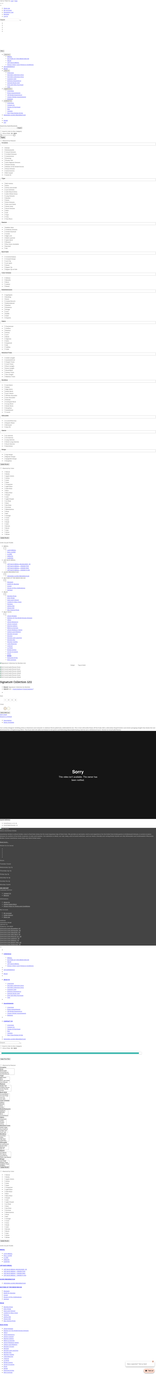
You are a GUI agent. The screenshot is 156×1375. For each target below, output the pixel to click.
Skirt (7, 211)
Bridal (7, 148)
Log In (6, 16)
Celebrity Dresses (11, 230)
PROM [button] (6, 592)
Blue (7, 491)
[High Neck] (4, 1139)
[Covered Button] (5, 1094)
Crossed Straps (10, 259)
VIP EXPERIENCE (9, 970)
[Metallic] (2, 1104)
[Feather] (3, 1122)
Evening (8, 158)
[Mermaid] (4, 1147)
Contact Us (7, 894)
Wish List (7, 8)
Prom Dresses (10, 169)
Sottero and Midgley (14, 632)
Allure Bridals (12, 616)
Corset (7, 234)
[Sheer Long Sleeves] (5, 1157)
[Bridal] (7, 1069)
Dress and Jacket (11, 188)
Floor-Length (9, 366)
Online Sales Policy (10, 904)
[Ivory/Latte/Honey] (5, 708)
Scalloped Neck (10, 402)
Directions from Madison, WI (9, 941)
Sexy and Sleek (10, 204)
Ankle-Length (10, 358)
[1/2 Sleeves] (5, 1152)
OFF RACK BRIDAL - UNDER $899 (18, 568)
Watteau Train (10, 377)
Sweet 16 (8, 175)
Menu (2, 51)
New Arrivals (11, 660)
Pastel (7, 286)
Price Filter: (7, 134)
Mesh (7, 337)
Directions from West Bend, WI (10, 935)
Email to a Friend (6, 717)
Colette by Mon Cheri (14, 602)
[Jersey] (3, 1124)
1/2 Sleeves (9, 436)
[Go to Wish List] (2, 3)
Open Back (9, 240)
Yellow (8, 472)
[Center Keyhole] (5, 1089)
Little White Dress (11, 194)
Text (15, 1)
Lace (7, 312)
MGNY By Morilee (13, 584)
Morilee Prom (11, 596)
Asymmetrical (10, 360)
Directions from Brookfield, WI (10, 929)
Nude (7, 522)
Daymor (10, 590)
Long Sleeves (9, 440)
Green (8, 478)
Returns (6, 895)
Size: (1, 696)
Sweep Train (9, 373)
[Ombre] (2, 1107)
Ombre (7, 284)
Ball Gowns (9, 184)
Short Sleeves (10, 444)
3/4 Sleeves (9, 438)
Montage (10, 582)
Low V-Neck (9, 394)
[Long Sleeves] (5, 1155)
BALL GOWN (11, 552)
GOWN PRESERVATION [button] (11, 572)
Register (6, 14)
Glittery (7, 278)
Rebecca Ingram (12, 628)
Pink (7, 503)
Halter (7, 387)
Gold (7, 524)
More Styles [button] (8, 612)
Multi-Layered (10, 238)
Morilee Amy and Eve (14, 638)
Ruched (8, 246)
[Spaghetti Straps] (4, 1164)
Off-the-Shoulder (11, 396)
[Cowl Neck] (4, 1136)
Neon (7, 282)
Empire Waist (10, 423)
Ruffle (7, 314)
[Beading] (4, 1112)
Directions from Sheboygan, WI (10, 945)
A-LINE (9, 554)
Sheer (7, 265)
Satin (7, 341)
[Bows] (4, 1114)
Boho (7, 186)
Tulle (7, 349)
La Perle (10, 648)
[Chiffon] (3, 1121)
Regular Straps (10, 457)
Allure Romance (12, 622)
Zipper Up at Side (11, 269)
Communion (9, 156)
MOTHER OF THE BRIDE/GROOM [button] (14, 578)
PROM (6, 974)
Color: (2, 704)
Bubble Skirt (9, 228)
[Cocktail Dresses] (7, 1074)
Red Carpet (9, 173)
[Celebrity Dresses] (5, 1087)
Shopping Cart (8, 12)
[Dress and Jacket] (5, 1080)
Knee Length (9, 368)
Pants (7, 200)
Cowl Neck (9, 385)
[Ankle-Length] (4, 1127)
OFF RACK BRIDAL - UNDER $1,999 (18, 570)
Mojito (8, 474)
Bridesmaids (9, 150)
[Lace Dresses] (5, 1082)
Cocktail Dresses (11, 154)
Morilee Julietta (12, 642)
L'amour (10, 646)
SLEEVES (10, 558)
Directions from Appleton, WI (9, 939)
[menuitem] (80, 8)
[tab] (80, 552)
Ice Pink (8, 501)
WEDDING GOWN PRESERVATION (18, 576)
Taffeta (7, 347)
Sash (7, 316)
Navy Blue (9, 493)
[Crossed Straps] (5, 1096)
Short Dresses (10, 209)
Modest (7, 198)
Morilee (9, 636)
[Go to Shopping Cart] (0, 3)
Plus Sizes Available (12, 244)
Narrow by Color (8, 468)
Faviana (10, 604)
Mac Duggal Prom (13, 610)
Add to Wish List (5, 712)
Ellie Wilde (11, 598)
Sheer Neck (9, 406)
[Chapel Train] (4, 1130)
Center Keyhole (10, 232)
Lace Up (8, 261)
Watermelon (10, 509)
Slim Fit (8, 427)
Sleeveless (9, 446)
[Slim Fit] (4, 1149)
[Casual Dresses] (7, 1072)
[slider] (140, 1053)
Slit (6, 248)
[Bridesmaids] (7, 1071)
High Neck (9, 389)
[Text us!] (149, 1371)
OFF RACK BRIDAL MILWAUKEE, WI (19, 564)
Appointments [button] (8, 1003)
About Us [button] (7, 980)
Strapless (8, 408)
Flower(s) (8, 307)
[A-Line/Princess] (4, 1144)
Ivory (7, 520)
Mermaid (8, 425)
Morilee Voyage (12, 634)
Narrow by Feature (9, 141)
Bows (7, 299)
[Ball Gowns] (5, 1077)
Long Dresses (10, 196)
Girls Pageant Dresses (12, 163)
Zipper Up (8, 267)
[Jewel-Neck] (4, 1140)
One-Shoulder (10, 398)
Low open (8, 263)
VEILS (9, 620)
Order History (8, 915)
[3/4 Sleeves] (5, 1154)
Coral (7, 518)
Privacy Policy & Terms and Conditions (17, 906)
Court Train (9, 364)
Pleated (7, 242)
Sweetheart (9, 410)
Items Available (9, 723)
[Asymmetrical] (4, 1129)
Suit (6, 213)
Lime (7, 480)
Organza (8, 339)
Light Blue (9, 487)
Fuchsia (8, 507)
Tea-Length (9, 375)
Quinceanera (9, 171)
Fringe (7, 310)
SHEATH (10, 556)
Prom (9, 654)
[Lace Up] (5, 1097)
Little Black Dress (11, 192)
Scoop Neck (9, 404)
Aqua (7, 482)
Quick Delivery (28, 689)
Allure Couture (12, 624)
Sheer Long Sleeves (12, 442)
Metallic (8, 280)
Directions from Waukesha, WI (10, 933)
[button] (7, 55)
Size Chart (3, 715)
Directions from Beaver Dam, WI (10, 943)
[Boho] (5, 1079)
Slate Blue (9, 489)
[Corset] (5, 1090)
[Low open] (5, 1099)
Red (7, 514)
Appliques (8, 295)
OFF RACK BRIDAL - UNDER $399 (18, 566)
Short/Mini (9, 370)
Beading (8, 297)
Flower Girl (9, 160)
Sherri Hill (10, 608)
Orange (8, 516)
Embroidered (9, 303)
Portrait (7, 400)
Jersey (7, 333)
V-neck (7, 412)
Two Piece (8, 219)
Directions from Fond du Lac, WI (10, 937)
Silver (7, 532)
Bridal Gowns (11, 650)
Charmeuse (9, 326)
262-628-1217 (4, 888)
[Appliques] (4, 1111)
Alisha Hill (10, 606)
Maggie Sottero (12, 626)
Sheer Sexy (9, 207)
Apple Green (10, 476)
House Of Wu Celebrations (16, 588)
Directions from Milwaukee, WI (10, 931)
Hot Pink (8, 505)
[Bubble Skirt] (5, 1086)
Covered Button (10, 257)
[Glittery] (2, 1102)
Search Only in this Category (12, 131)
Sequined (8, 343)
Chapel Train (10, 362)
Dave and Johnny (13, 600)
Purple (8, 495)
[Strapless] (4, 1165)
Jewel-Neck (9, 391)
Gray (7, 530)
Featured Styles (12, 658)
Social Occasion (12, 652)
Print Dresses (10, 202)
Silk (6, 345)
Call (12, 1)
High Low (8, 236)
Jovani (9, 586)
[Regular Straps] (4, 1162)
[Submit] (20, 20)
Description (8, 721)
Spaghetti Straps (11, 459)
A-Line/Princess (10, 421)
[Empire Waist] (4, 1146)
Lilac (7, 497)
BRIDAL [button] (6, 546)
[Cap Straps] (4, 1161)
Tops (7, 215)
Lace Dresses (9, 190)
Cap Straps (9, 455)
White (8, 534)
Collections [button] (7, 954)
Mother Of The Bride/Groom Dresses (19, 618)
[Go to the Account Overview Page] (0, 5)
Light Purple (10, 499)
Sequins (8, 318)
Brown (8, 526)
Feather (8, 305)
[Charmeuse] (3, 1119)
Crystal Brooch (10, 301)
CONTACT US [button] (8, 1021)
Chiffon (8, 329)
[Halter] (4, 1137)
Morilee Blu (11, 640)
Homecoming (10, 165)
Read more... (4, 842)
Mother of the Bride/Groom (14, 167)
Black (7, 528)
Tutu (7, 217)
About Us (7, 902)
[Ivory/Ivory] (8, 708)
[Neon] (2, 1105)
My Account (8, 10)
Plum (7, 512)
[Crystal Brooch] (4, 1115)
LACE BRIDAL (11, 550)
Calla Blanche (12, 644)
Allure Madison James (14, 630)
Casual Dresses (10, 152)
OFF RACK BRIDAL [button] (10, 560)
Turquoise (9, 484)
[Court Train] (4, 1132)
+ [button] (4, 562)
